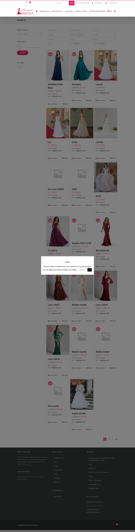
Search (72, 3)
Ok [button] (89, 270)
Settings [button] (82, 270)
